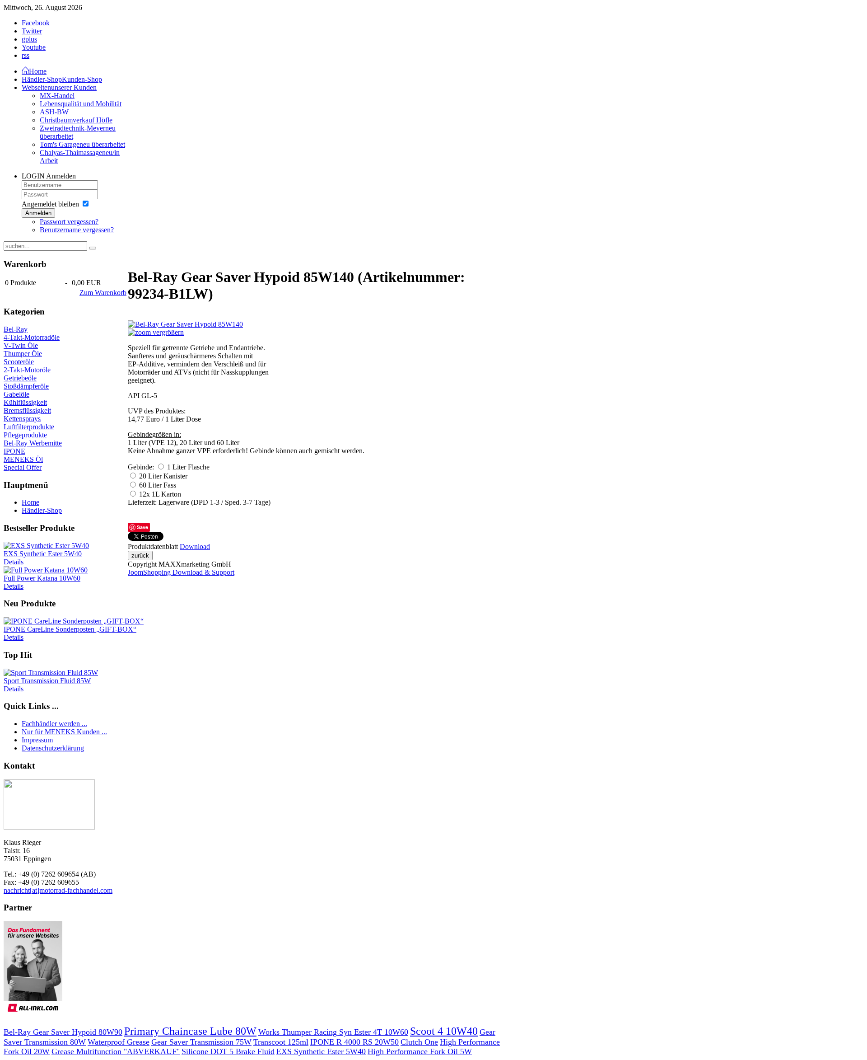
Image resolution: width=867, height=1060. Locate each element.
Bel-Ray (16, 329)
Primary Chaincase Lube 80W (190, 1031)
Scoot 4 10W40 (444, 1031)
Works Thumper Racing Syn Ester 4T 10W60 (333, 1032)
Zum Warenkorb (102, 292)
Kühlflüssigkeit (25, 402)
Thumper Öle (23, 353)
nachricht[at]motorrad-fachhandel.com (58, 890)
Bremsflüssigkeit (27, 410)
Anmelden (38, 213)
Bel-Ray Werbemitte (33, 443)
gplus (29, 39)
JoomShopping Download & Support (181, 572)
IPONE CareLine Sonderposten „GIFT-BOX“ (70, 629)
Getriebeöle (20, 378)
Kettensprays (22, 418)
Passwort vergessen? (69, 221)
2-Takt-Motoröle (27, 370)
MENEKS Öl (23, 459)
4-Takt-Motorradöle (32, 337)
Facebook (36, 23)
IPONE (14, 451)
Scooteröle (19, 362)
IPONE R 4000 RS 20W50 (354, 1041)
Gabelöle (16, 394)
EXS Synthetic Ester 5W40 (43, 554)
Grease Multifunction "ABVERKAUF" (115, 1051)
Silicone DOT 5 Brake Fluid (228, 1051)
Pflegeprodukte (25, 435)
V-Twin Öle (21, 345)
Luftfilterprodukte (29, 427)
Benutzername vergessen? (77, 230)
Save (142, 527)
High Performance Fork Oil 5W (420, 1051)
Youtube (34, 47)
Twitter (32, 31)
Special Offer (23, 467)
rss (25, 55)
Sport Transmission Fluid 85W (47, 681)
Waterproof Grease (118, 1041)
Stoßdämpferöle (26, 386)
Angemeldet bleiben (50, 204)
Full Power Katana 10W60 (42, 578)
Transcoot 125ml (280, 1041)
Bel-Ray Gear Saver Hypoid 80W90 (63, 1032)
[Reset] (92, 248)
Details (13, 562)
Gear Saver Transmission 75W (201, 1041)
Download (195, 546)
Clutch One (419, 1041)
